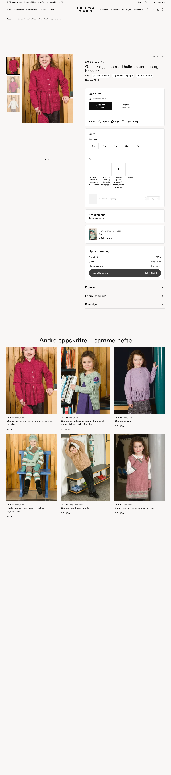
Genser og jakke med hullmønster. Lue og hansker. (39, 19)
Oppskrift (10, 19)
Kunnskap (104, 9)
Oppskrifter (19, 9)
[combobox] (140, 2)
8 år (116, 146)
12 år (138, 146)
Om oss (148, 2)
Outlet (51, 9)
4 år (94, 146)
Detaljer (90, 287)
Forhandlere (138, 9)
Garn (9, 9)
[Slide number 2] (48, 159)
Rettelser (91, 304)
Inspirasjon (126, 9)
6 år (105, 146)
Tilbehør (43, 9)
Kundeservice (159, 2)
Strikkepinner (31, 9)
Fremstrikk (115, 9)
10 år (127, 146)
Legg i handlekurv (125, 273)
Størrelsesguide (95, 295)
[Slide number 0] (45, 159)
